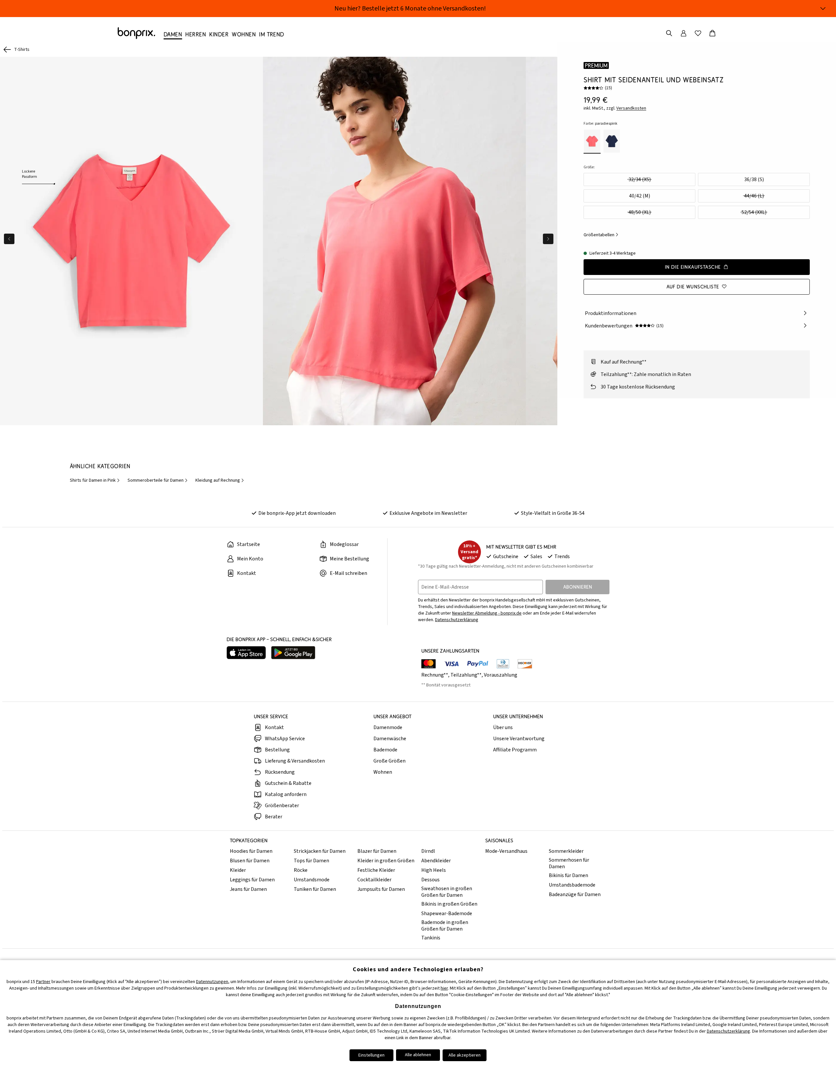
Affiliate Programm (515, 749)
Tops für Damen (311, 860)
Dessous (430, 879)
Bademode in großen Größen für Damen (444, 925)
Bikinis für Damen (568, 875)
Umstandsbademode (572, 885)
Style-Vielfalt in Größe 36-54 (553, 513)
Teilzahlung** (466, 675)
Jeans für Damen (248, 889)
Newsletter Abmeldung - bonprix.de (487, 613)
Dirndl (428, 851)
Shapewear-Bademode (446, 913)
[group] (131, 241)
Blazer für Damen (376, 851)
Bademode (385, 749)
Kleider (238, 870)
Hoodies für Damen (251, 851)
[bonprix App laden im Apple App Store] (246, 652)
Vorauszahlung (500, 675)
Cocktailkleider (374, 879)
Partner (43, 981)
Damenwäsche (389, 738)
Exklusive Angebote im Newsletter (428, 513)
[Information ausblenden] (823, 8)
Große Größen (389, 761)
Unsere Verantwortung (519, 738)
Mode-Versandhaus (506, 851)
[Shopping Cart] (712, 33)
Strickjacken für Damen (320, 851)
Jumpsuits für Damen (381, 889)
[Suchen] (669, 33)
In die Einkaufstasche (693, 266)
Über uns (503, 727)
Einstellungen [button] (371, 1055)
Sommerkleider (566, 851)
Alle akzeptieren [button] (464, 1055)
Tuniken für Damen (315, 889)
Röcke (301, 870)
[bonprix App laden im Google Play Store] (293, 652)
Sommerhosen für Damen (569, 863)
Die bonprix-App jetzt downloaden (297, 513)
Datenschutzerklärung (456, 620)
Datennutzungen (212, 981)
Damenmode (387, 727)
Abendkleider (436, 860)
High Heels (433, 870)
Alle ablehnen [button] (418, 1055)
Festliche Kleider (376, 870)
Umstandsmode (311, 879)
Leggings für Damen (252, 879)
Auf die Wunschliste (693, 286)
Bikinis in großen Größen (449, 904)
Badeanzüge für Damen (575, 894)
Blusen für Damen (249, 860)
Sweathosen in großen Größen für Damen (446, 891)
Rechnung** (434, 675)
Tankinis (430, 937)
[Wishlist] (698, 33)
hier (444, 988)
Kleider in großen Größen (385, 860)
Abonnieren (577, 587)
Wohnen (382, 772)
